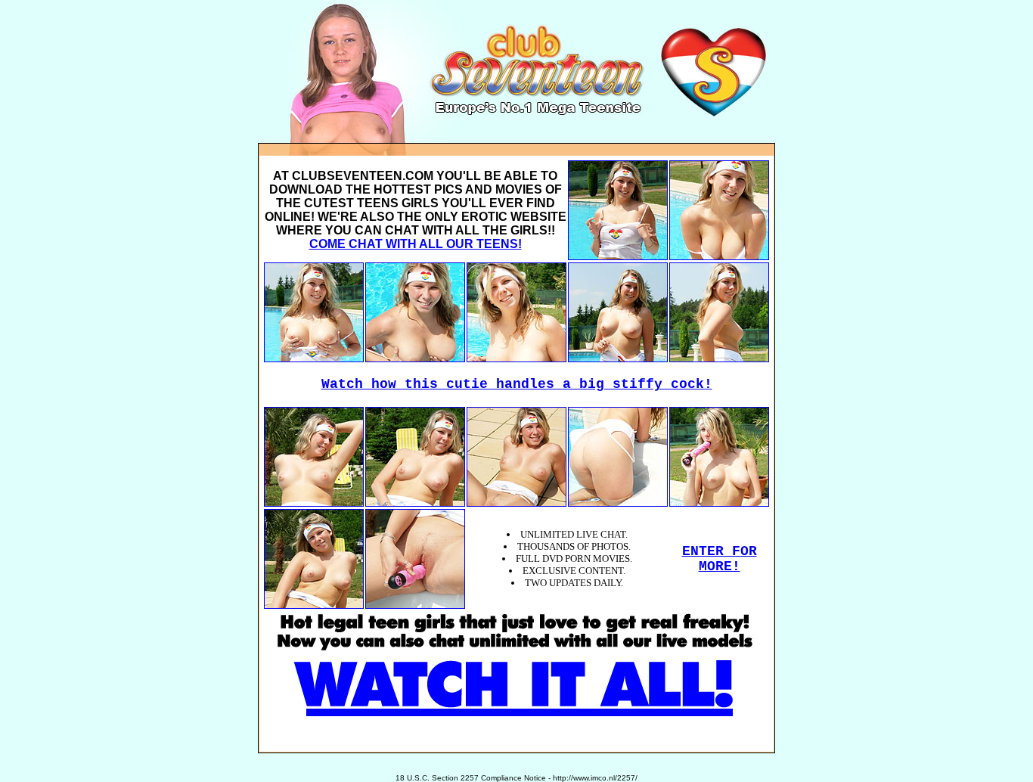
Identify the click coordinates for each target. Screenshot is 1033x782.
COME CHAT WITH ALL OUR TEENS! (415, 243)
